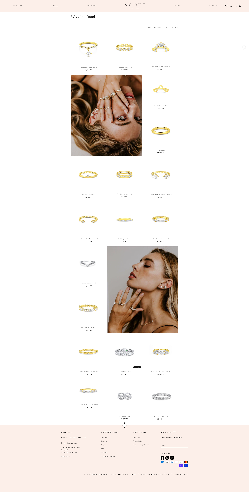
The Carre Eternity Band (124, 194)
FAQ (102, 449)
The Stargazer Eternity (124, 239)
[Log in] (236, 6)
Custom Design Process (141, 445)
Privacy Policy (138, 441)
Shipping (104, 437)
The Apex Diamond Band (88, 283)
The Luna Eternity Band (88, 327)
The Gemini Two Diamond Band (88, 239)
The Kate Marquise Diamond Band (88, 405)
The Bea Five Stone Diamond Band (160, 372)
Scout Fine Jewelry (96, 474)
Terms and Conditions (108, 456)
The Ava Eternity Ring (124, 372)
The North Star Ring (88, 194)
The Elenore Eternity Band (161, 239)
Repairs (104, 445)
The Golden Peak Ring (160, 106)
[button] (18, 6)
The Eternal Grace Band (124, 67)
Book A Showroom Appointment (73, 437)
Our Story (136, 437)
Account (104, 452)
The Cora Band (160, 150)
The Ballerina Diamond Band (161, 66)
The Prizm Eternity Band (160, 416)
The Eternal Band (124, 416)
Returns (104, 441)
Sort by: (149, 27)
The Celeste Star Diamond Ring (88, 372)
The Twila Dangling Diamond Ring (88, 67)
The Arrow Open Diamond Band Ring (161, 194)
